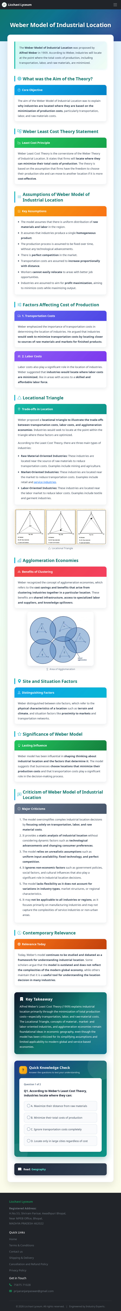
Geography (38, 1169)
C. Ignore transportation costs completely (56, 1129)
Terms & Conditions (21, 1245)
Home (13, 1239)
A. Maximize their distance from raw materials (59, 1106)
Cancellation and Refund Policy (28, 1264)
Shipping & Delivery (21, 1258)
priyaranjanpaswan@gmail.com (34, 1291)
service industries (45, 482)
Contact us (16, 1251)
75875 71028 (22, 1285)
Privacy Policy (17, 1270)
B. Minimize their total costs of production (56, 1117)
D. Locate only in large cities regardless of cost (59, 1141)
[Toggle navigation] (115, 5)
